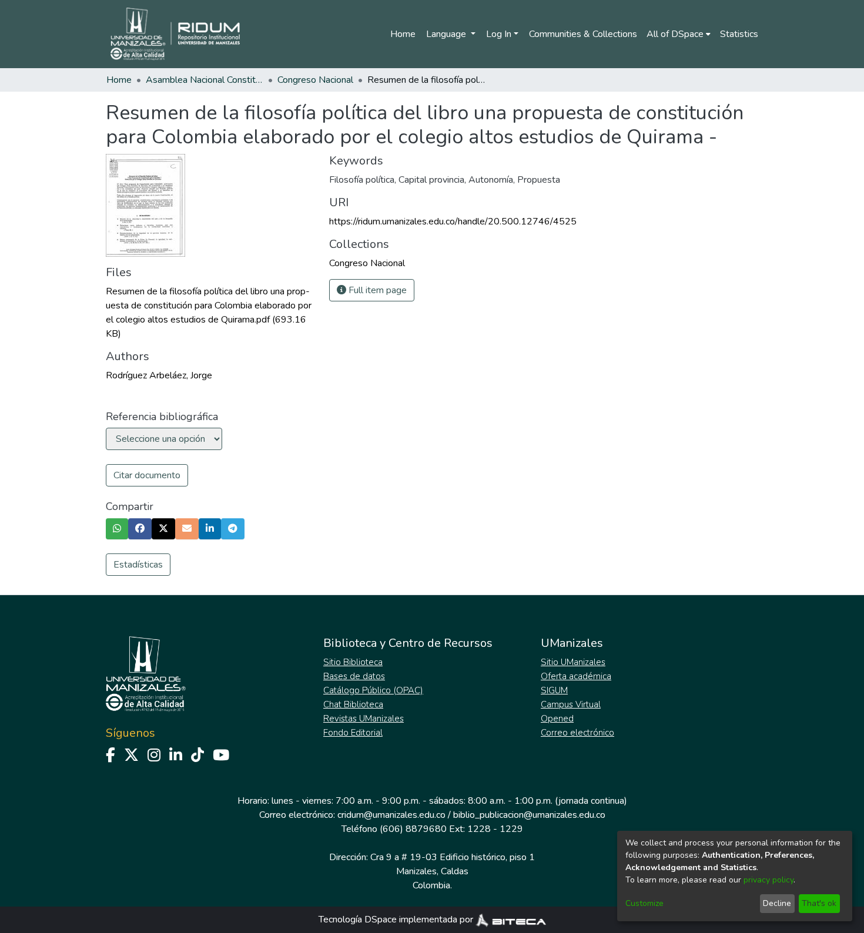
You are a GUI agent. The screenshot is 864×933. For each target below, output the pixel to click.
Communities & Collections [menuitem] (583, 34)
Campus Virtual (571, 704)
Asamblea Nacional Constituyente (204, 79)
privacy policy (768, 879)
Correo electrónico (577, 733)
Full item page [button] (376, 290)
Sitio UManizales (573, 662)
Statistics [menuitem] (739, 34)
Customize (644, 903)
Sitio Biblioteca (353, 662)
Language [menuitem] (447, 34)
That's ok (819, 903)
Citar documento (146, 475)
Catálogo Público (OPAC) (373, 690)
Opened (557, 718)
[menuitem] (679, 34)
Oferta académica (576, 676)
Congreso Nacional (315, 79)
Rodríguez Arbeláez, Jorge (159, 375)
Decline (777, 903)
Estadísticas (138, 564)
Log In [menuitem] (498, 34)
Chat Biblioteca (353, 704)
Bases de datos (354, 676)
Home (403, 34)
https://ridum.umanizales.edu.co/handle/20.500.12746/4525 (453, 221)
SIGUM (554, 690)
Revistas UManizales (363, 718)
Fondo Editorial (353, 733)
